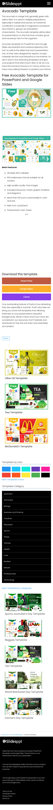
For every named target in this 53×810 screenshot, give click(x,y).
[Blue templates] (8, 469)
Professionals (10, 573)
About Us (5, 798)
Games (7, 543)
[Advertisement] (27, 125)
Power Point (26, 281)
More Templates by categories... (17, 588)
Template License (8, 794)
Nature (7, 567)
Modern (7, 561)
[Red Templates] (8, 475)
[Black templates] (47, 475)
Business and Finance (13, 512)
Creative (8, 518)
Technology (9, 580)
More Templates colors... (13, 479)
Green (5, 338)
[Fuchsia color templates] (47, 469)
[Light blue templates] (18, 469)
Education (8, 524)
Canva (27, 297)
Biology (7, 506)
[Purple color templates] (37, 469)
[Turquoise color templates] (28, 469)
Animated (8, 500)
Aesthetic (8, 494)
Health (7, 549)
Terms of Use (7, 791)
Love (6, 555)
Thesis (6, 537)
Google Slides (26, 289)
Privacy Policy (7, 796)
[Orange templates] (18, 475)
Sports (7, 530)
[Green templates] (37, 475)
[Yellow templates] (28, 475)
